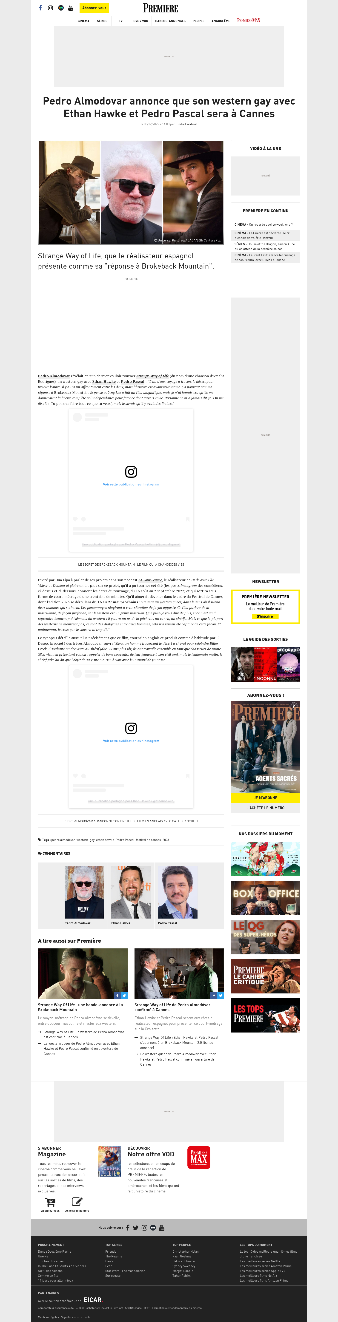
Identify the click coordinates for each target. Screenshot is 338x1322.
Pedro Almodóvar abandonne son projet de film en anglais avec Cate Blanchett (131, 821)
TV (121, 21)
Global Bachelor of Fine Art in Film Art (99, 1308)
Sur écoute (112, 1275)
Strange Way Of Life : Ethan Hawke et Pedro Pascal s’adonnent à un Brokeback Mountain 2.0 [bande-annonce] (179, 1042)
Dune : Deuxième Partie (54, 1251)
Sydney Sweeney (183, 1266)
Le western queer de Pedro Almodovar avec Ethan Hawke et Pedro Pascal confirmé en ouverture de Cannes (82, 1048)
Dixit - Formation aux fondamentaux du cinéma (173, 1308)
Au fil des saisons (50, 1271)
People (198, 21)
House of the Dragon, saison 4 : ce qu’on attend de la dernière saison (265, 246)
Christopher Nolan (185, 1251)
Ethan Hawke (104, 381)
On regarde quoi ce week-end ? (264, 224)
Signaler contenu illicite (75, 1317)
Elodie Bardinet (187, 124)
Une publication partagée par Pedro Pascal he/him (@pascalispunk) (131, 544)
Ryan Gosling (181, 1256)
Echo (108, 1266)
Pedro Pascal (132, 381)
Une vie (43, 1256)
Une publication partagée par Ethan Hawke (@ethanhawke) (131, 801)
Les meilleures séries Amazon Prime (266, 1266)
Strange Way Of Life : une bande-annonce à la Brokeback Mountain (80, 1007)
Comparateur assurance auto (56, 1308)
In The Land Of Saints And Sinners (62, 1266)
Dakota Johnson (183, 1261)
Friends (110, 1251)
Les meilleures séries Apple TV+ (262, 1271)
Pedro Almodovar (54, 375)
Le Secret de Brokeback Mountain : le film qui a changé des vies (131, 564)
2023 (166, 840)
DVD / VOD (140, 21)
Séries (102, 21)
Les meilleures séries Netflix (260, 1261)
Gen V (109, 1261)
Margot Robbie (182, 1271)
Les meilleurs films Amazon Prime (264, 1280)
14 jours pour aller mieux (55, 1280)
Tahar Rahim (181, 1275)
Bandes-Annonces (170, 21)
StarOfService (133, 1308)
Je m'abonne (265, 797)
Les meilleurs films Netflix (258, 1275)
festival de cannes (148, 840)
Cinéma (83, 21)
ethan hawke (105, 840)
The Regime (113, 1256)
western (82, 840)
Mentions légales (48, 1317)
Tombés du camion (51, 1261)
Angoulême (221, 21)
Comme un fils (48, 1275)
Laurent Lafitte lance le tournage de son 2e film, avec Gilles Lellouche (265, 257)
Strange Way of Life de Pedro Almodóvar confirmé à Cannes (172, 1007)
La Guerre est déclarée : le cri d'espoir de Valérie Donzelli (262, 235)
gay (92, 840)
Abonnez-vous (94, 8)
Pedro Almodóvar (77, 923)
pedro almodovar (63, 840)
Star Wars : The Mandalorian (125, 1271)
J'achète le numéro (265, 808)
